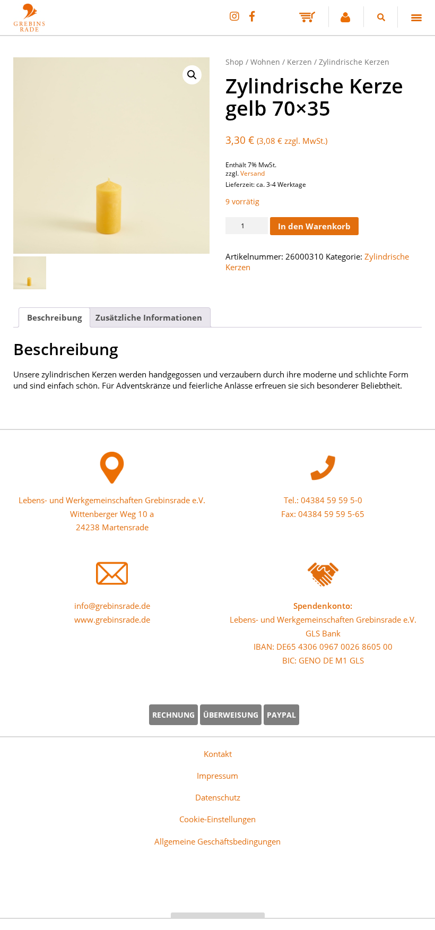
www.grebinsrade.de (112, 619)
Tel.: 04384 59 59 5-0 (323, 500)
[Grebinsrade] (111, 155)
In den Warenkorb (314, 226)
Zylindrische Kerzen (354, 62)
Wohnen (265, 62)
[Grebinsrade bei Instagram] (234, 16)
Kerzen (299, 62)
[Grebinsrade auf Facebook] (252, 16)
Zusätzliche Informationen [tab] (148, 317)
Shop (234, 62)
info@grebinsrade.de (112, 605)
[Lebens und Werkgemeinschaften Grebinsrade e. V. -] (29, 28)
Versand (252, 173)
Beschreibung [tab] (54, 317)
